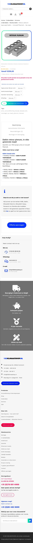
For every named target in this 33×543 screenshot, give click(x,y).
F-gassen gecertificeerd (7, 465)
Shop (2, 396)
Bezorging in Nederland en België (16, 293)
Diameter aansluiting (7, 94)
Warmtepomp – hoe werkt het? (10, 414)
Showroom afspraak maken (10, 383)
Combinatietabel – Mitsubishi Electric (11, 419)
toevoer (21, 113)
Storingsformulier (7, 495)
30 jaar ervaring (5, 462)
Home (3, 20)
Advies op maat (16, 342)
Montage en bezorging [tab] (16, 134)
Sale (2, 404)
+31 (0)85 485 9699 (10, 507)
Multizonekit (14, 22)
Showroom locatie (6, 446)
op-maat (10, 113)
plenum (16, 113)
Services (3, 401)
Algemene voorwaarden (25, 539)
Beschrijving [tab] (16, 125)
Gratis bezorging (5, 451)
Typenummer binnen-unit (8, 88)
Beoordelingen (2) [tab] (16, 131)
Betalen (3, 457)
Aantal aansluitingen (6, 91)
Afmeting (3, 98)
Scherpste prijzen (16, 310)
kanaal (17, 111)
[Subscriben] (30, 521)
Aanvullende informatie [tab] (16, 128)
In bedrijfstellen (5, 437)
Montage (3, 435)
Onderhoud (4, 440)
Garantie (3, 443)
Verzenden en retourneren (8, 460)
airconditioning (9, 111)
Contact (3, 468)
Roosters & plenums (18, 63)
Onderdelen (10, 20)
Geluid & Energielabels (7, 416)
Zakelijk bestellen (6, 454)
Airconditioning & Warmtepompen (10, 393)
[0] (21, 14)
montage (4, 113)
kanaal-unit (23, 111)
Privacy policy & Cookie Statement (10, 539)
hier (7, 211)
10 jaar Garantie (16, 326)
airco (2, 111)
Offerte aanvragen (8, 425)
